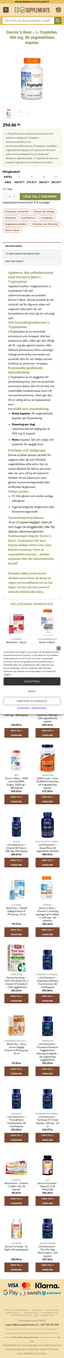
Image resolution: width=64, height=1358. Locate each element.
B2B (36, 1315)
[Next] (55, 74)
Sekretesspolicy (39, 707)
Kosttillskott (28, 217)
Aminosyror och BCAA (16, 211)
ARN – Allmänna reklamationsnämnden (25, 1337)
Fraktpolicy (13, 1312)
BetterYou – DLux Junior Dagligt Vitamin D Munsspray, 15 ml (16, 1049)
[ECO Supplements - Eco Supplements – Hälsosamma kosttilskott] (32, 10)
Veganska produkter (16, 224)
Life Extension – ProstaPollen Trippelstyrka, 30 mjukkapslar (16, 1121)
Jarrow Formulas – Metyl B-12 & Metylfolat (47, 1186)
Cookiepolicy (23, 707)
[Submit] (57, 20)
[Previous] (8, 74)
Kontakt (37, 1310)
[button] (58, 648)
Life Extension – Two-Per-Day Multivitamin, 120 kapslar (47, 1251)
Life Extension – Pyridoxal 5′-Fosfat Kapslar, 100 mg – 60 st (47, 1121)
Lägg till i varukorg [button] (16, 732)
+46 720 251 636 (49, 1324)
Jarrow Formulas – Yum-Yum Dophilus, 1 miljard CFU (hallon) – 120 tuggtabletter (16, 982)
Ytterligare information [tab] (22, 253)
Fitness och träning (44, 211)
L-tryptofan (47, 217)
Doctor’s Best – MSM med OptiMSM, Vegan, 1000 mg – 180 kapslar (16, 783)
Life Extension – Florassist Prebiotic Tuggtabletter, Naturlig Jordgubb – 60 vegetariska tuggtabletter (47, 1052)
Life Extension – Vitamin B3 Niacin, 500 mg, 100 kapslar (16, 848)
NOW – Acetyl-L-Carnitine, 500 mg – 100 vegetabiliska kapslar (47, 716)
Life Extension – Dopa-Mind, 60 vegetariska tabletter (47, 848)
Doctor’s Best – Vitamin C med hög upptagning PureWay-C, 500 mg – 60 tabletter (48, 914)
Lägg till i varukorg (40, 196)
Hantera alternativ (32, 701)
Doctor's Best (12, 230)
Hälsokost (10, 217)
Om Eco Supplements (16, 1310)
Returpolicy (31, 1312)
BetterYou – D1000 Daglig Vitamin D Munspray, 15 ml (16, 911)
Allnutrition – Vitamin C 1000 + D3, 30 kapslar (16, 1186)
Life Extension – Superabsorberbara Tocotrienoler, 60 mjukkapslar (47, 982)
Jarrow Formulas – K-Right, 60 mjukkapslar (16, 1248)
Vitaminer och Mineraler (45, 224)
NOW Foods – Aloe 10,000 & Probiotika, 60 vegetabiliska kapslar (47, 783)
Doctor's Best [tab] (15, 261)
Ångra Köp (47, 1315)
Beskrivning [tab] (14, 246)
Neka (32, 691)
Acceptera (32, 681)
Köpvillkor (52, 1310)
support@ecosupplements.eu (21, 1324)
